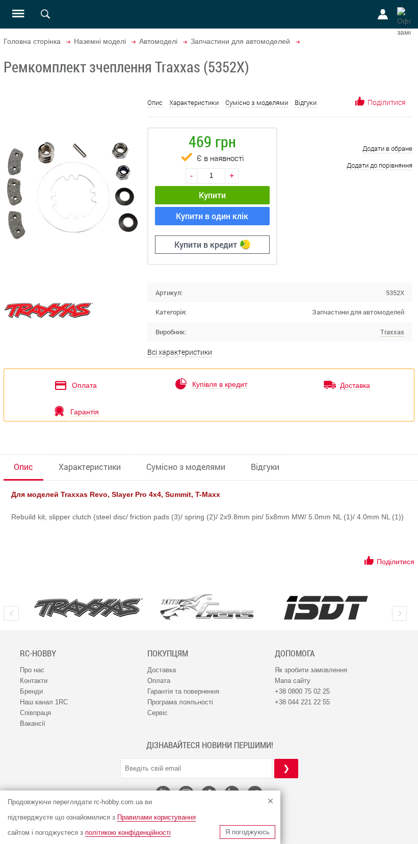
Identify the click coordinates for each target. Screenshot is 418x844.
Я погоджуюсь (247, 832)
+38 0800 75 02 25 (302, 691)
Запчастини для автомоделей (240, 41)
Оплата (158, 680)
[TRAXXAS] (88, 607)
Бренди (31, 691)
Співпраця (35, 713)
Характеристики (194, 102)
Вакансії (32, 723)
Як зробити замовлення (311, 670)
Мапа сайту (292, 680)
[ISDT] (326, 607)
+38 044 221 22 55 (302, 702)
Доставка (161, 670)
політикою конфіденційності (128, 832)
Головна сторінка (32, 41)
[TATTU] (207, 607)
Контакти (33, 680)
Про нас (32, 670)
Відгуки (306, 102)
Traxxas (392, 331)
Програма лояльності (180, 702)
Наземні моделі (100, 41)
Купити (212, 195)
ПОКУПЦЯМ (167, 653)
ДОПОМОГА (295, 653)
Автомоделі (158, 41)
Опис (155, 102)
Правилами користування (156, 817)
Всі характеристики (179, 352)
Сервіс (157, 713)
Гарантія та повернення (183, 691)
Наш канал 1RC (44, 702)
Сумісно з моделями (256, 102)
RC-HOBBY (38, 653)
